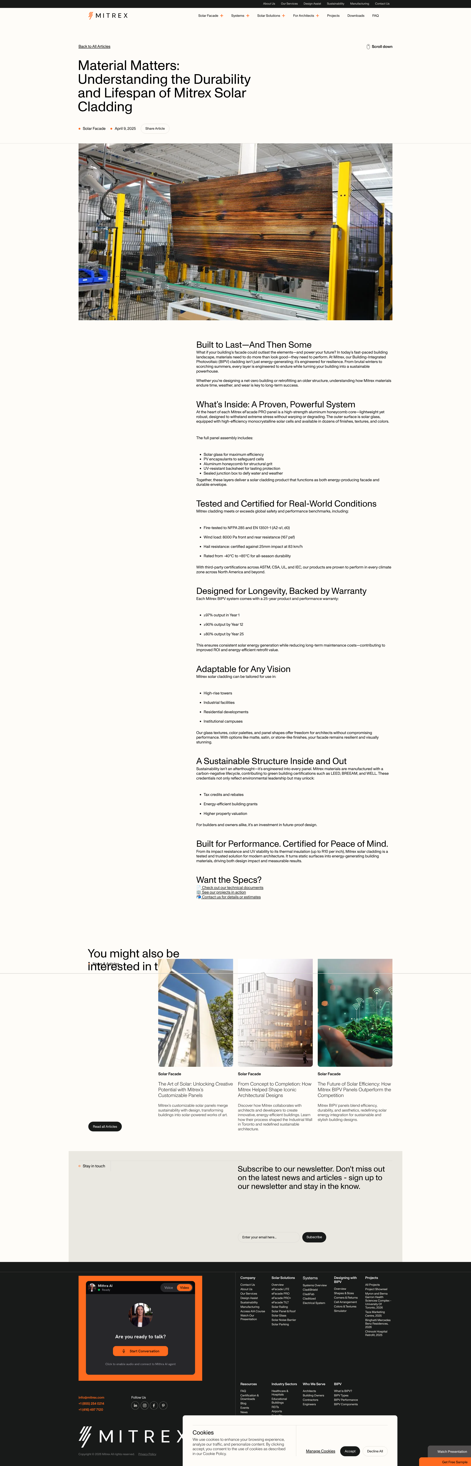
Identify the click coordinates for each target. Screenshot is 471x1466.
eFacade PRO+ (281, 1298)
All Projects (372, 1285)
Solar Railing (280, 1307)
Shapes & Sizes (344, 1293)
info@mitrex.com (91, 1397)
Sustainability (335, 4)
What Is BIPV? (343, 1391)
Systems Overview (315, 1286)
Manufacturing (359, 4)
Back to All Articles (94, 46)
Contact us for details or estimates (231, 897)
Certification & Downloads (249, 1397)
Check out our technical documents (232, 887)
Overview (278, 1285)
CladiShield (310, 1290)
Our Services (289, 4)
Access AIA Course (252, 1311)
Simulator (340, 1311)
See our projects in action (223, 892)
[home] (108, 16)
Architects (309, 1391)
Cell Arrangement (345, 1302)
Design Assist (312, 4)
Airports (277, 1411)
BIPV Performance (346, 1400)
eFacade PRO (280, 1294)
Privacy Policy (147, 1454)
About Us (269, 4)
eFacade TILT (280, 1303)
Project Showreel (376, 1289)
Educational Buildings (279, 1401)
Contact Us (382, 4)
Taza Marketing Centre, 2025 (375, 1314)
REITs (275, 1407)
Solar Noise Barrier (284, 1320)
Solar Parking (280, 1325)
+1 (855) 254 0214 (91, 1404)
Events (244, 1408)
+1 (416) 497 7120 (91, 1410)
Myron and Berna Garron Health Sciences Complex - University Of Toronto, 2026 (378, 1301)
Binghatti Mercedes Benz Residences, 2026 (378, 1323)
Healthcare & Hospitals (280, 1393)
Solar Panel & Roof (283, 1311)
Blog (243, 1404)
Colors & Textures (345, 1307)
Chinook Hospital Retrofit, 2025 (376, 1333)
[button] (210, 16)
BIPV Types (341, 1396)
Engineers (309, 1404)
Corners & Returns (346, 1298)
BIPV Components (346, 1404)
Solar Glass (279, 1316)
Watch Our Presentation (248, 1317)
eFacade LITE (280, 1289)
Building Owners (313, 1396)
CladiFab (308, 1294)
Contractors (310, 1400)
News (244, 1412)
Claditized (309, 1299)
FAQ (243, 1391)
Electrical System (314, 1303)
